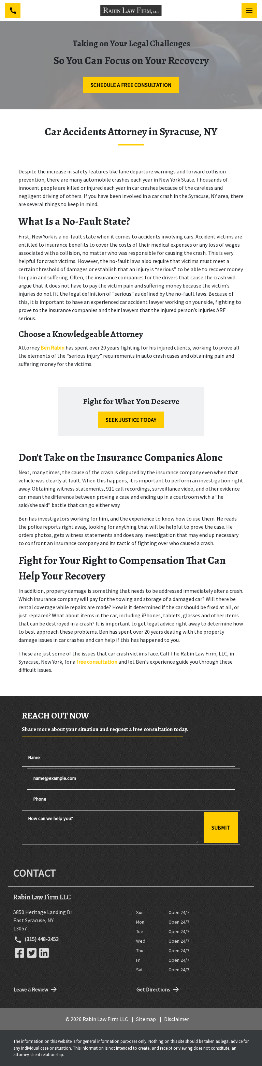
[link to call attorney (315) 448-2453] (12, 10)
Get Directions (153, 989)
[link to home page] (131, 10)
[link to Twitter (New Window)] (32, 952)
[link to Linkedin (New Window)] (44, 952)
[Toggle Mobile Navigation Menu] (249, 10)
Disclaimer (176, 1019)
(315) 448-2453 (41, 939)
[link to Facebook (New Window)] (19, 952)
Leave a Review (31, 989)
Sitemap (146, 1019)
